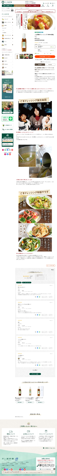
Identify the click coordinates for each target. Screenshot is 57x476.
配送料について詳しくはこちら (46, 61)
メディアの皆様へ (21, 462)
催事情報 (27, 462)
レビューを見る (45, 42)
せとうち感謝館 (11, 465)
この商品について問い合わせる (50, 59)
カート (53, 6)
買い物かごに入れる (45, 56)
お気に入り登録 (39, 59)
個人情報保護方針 (23, 463)
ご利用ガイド (53, 3)
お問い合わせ (43, 6)
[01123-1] (17, 56)
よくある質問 (14, 462)
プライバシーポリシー (34, 472)
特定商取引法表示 (4, 463)
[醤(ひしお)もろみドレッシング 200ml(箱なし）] (20, 391)
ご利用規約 (11, 463)
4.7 (31, 276)
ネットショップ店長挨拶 (5, 462)
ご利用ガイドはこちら (50, 448)
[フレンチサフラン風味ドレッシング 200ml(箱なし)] (30, 391)
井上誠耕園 (7, 465)
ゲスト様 (48, 6)
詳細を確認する (20, 402)
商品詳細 (50, 64)
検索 (12, 10)
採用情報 (16, 463)
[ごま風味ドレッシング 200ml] (40, 391)
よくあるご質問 (46, 3)
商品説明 (40, 64)
